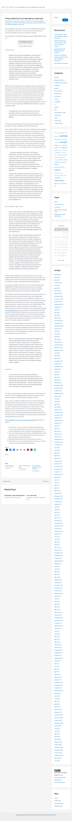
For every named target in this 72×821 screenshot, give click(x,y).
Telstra (64, 175)
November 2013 (58, 588)
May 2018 (57, 453)
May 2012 (57, 636)
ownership (65, 159)
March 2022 (57, 358)
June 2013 (57, 601)
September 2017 (58, 474)
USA (55, 183)
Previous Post (6, 481)
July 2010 (57, 696)
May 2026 (57, 280)
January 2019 (58, 436)
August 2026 (57, 274)
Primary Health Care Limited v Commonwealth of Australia (20, 420)
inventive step (64, 150)
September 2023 (58, 326)
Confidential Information (60, 83)
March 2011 (57, 674)
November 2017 (58, 469)
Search (56, 17)
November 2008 (58, 750)
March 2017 (57, 490)
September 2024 (58, 304)
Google (56, 147)
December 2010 (58, 682)
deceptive (23, 23)
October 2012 (58, 623)
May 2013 (57, 604)
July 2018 (57, 447)
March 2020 (57, 407)
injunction (56, 150)
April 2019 (57, 428)
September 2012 (58, 626)
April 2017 (57, 488)
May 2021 (57, 374)
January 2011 (58, 680)
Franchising (57, 96)
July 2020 (57, 399)
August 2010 (57, 693)
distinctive (36, 23)
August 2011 (57, 661)
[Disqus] (25, 521)
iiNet (59, 147)
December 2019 (58, 412)
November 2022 (58, 347)
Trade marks (16, 21)
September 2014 (58, 561)
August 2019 (57, 423)
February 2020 (58, 409)
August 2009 (57, 725)
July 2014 (57, 566)
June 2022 (57, 353)
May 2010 (57, 701)
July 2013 (57, 599)
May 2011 (57, 669)
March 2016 (57, 517)
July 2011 (57, 663)
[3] (39, 291)
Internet (56, 99)
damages (56, 145)
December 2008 (58, 747)
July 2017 (57, 480)
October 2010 (58, 688)
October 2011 (58, 655)
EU (67, 145)
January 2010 (58, 712)
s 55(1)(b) (31, 443)
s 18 (25, 410)
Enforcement (36, 497)
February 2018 (58, 461)
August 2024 (57, 307)
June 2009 (57, 731)
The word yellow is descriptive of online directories (36, 467)
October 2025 (58, 282)
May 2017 (57, 485)
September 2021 (58, 366)
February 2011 (58, 677)
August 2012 (57, 628)
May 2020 (57, 404)
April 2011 (57, 671)
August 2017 (57, 477)
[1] (13, 50)
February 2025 (58, 293)
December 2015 (58, 523)
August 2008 (57, 758)
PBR (55, 110)
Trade (55, 118)
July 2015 (57, 536)
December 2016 (58, 496)
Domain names (58, 91)
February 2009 (58, 742)
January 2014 (58, 582)
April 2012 (57, 639)
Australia (35, 21)
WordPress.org (58, 806)
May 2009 (57, 734)
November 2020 (58, 388)
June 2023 (57, 334)
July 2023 (57, 331)
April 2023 (57, 336)
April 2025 (57, 288)
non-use (55, 159)
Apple (66, 132)
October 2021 (58, 364)
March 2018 (57, 458)
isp (61, 152)
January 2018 (58, 463)
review (61, 175)
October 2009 (58, 720)
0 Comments (8, 21)
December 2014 (58, 553)
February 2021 (58, 382)
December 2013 (58, 585)
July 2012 (57, 631)
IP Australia (58, 152)
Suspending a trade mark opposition (14, 495)
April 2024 (57, 315)
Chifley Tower (21, 395)
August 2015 (57, 534)
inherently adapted (12, 24)
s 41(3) (34, 289)
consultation (56, 142)
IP (54, 152)
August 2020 (57, 396)
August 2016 (57, 504)
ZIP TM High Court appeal (61, 63)
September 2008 (58, 755)
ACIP (55, 132)
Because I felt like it (59, 80)
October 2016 (58, 501)
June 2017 (57, 482)
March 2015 (57, 547)
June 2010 (57, 698)
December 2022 (58, 345)
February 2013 (58, 612)
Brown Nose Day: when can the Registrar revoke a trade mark (61, 36)
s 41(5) (18, 291)
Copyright (56, 85)
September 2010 (58, 690)
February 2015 (58, 550)
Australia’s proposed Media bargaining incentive (59, 50)
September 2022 (58, 350)
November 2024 (58, 299)
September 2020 (58, 393)
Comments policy (59, 204)
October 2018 (58, 445)
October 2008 (58, 752)
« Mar (59, 260)
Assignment (56, 136)
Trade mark (21, 24)
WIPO (55, 186)
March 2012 (57, 642)
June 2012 (57, 634)
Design (60, 145)
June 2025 (57, 285)
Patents (56, 107)
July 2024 (57, 310)
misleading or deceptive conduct (59, 157)
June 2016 (57, 509)
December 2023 (58, 320)
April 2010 (57, 704)
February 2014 (58, 580)
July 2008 (57, 761)
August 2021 (57, 369)
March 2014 (57, 577)
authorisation (57, 139)
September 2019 (58, 420)
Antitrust (56, 77)
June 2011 (57, 666)
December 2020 (58, 385)
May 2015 (57, 542)
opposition (60, 159)
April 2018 (57, 455)
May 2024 (57, 312)
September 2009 (58, 723)
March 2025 (57, 291)
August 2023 (57, 328)
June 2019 (57, 426)
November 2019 (58, 415)
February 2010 (58, 709)
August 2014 (57, 563)
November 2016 (58, 499)
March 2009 (57, 739)
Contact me (57, 207)
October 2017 (58, 472)
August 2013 (57, 596)
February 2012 (58, 644)
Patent (56, 164)
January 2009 (58, 744)
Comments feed (58, 803)
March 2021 (57, 380)
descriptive (30, 23)
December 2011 (58, 650)
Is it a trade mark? (32, 495)
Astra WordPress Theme (49, 815)
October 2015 (58, 528)
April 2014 (57, 574)
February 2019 (58, 434)
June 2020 (57, 401)
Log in (56, 798)
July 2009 (57, 728)
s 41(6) (36, 291)
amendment (59, 132)
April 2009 (57, 736)
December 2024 (58, 296)
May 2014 (57, 571)
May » (63, 260)
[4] (28, 320)
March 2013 (57, 609)
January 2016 (58, 520)
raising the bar (56, 175)
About (56, 201)
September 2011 (58, 658)
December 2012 (58, 617)
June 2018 (57, 450)
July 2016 (57, 507)
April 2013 (57, 607)
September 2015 (58, 531)
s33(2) (24, 443)
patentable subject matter (59, 167)
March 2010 (57, 707)
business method (63, 139)
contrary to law (17, 23)
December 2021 (58, 361)
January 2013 (58, 615)
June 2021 (57, 372)
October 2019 (58, 418)
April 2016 (57, 515)
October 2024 (58, 301)
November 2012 (58, 620)
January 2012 (58, 647)
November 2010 (58, 685)
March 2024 (57, 318)
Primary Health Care (9, 465)
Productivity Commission (58, 173)
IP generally (57, 101)
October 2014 (58, 558)
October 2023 (58, 323)
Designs (56, 88)
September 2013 (58, 593)
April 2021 (57, 377)
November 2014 (58, 555)
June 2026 (57, 277)
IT (54, 104)
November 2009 (58, 717)
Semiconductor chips (60, 112)
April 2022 (57, 355)
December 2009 (58, 715)
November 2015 (58, 526)
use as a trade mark (61, 183)
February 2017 (58, 493)
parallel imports (57, 162)
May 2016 (57, 512)
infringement (64, 147)
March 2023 (57, 339)
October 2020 (58, 391)
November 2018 (58, 442)
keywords (64, 152)
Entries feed (57, 800)
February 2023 (58, 342)
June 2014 (57, 569)
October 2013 (58, 590)
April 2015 (57, 545)
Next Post (46, 481)
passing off (64, 162)
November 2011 (58, 653)
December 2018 (58, 439)
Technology (57, 115)
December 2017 (58, 466)
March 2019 (57, 431)
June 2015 (57, 539)
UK (65, 180)
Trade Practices (58, 123)
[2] (36, 126)
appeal (62, 132)
